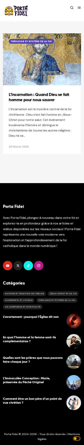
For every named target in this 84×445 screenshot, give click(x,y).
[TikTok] (28, 265)
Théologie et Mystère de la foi (31, 41)
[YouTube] (7, 265)
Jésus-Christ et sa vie (63, 293)
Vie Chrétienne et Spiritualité (22, 307)
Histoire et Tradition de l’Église (24, 293)
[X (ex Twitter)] (18, 265)
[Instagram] (38, 265)
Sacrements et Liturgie (19, 300)
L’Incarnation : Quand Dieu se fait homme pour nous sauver (39, 97)
